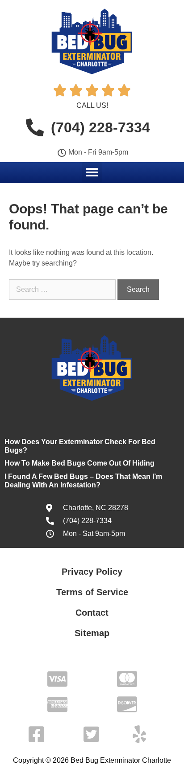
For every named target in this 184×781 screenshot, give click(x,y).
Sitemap (92, 633)
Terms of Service (92, 592)
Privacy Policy (92, 572)
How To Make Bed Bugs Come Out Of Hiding (79, 463)
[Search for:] (63, 289)
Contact (92, 612)
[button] (92, 172)
